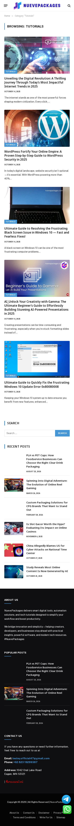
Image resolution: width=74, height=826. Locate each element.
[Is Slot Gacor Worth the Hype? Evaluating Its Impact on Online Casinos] (13, 528)
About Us (14, 812)
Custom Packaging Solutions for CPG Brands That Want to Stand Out (47, 506)
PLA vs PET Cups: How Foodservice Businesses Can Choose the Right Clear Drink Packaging (44, 460)
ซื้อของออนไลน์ (14, 781)
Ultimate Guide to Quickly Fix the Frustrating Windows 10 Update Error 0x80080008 (36, 384)
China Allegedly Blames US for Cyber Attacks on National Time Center (46, 549)
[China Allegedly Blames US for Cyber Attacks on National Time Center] (13, 550)
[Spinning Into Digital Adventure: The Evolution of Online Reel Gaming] (13, 485)
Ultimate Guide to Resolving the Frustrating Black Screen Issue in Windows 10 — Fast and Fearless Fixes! (36, 232)
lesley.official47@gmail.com (31, 758)
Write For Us (46, 817)
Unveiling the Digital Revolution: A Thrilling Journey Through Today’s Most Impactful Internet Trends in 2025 (35, 82)
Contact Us (29, 812)
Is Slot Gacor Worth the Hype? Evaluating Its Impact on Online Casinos (46, 527)
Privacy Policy (61, 812)
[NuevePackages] (37, 5)
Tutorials (11, 72)
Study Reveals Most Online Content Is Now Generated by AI (47, 569)
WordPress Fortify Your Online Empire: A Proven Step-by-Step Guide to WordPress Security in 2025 (33, 155)
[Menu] (6, 6)
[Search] (69, 6)
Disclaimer (44, 812)
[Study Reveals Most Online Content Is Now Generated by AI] (13, 571)
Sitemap (60, 817)
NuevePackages (58, 802)
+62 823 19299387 (25, 762)
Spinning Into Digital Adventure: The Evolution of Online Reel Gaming (46, 484)
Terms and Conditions (24, 817)
